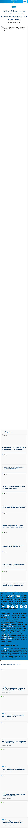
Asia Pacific (6, 650)
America (5, 653)
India (4, 655)
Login (24, 1)
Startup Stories (6, 620)
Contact (5, 645)
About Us (5, 632)
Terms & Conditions (7, 638)
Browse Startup (7, 624)
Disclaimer (5, 641)
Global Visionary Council (9, 626)
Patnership (5, 643)
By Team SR (17, 22)
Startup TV (5, 617)
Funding (14, 7)
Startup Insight (6, 622)
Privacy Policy (6, 636)
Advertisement (6, 634)
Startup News (6, 615)
